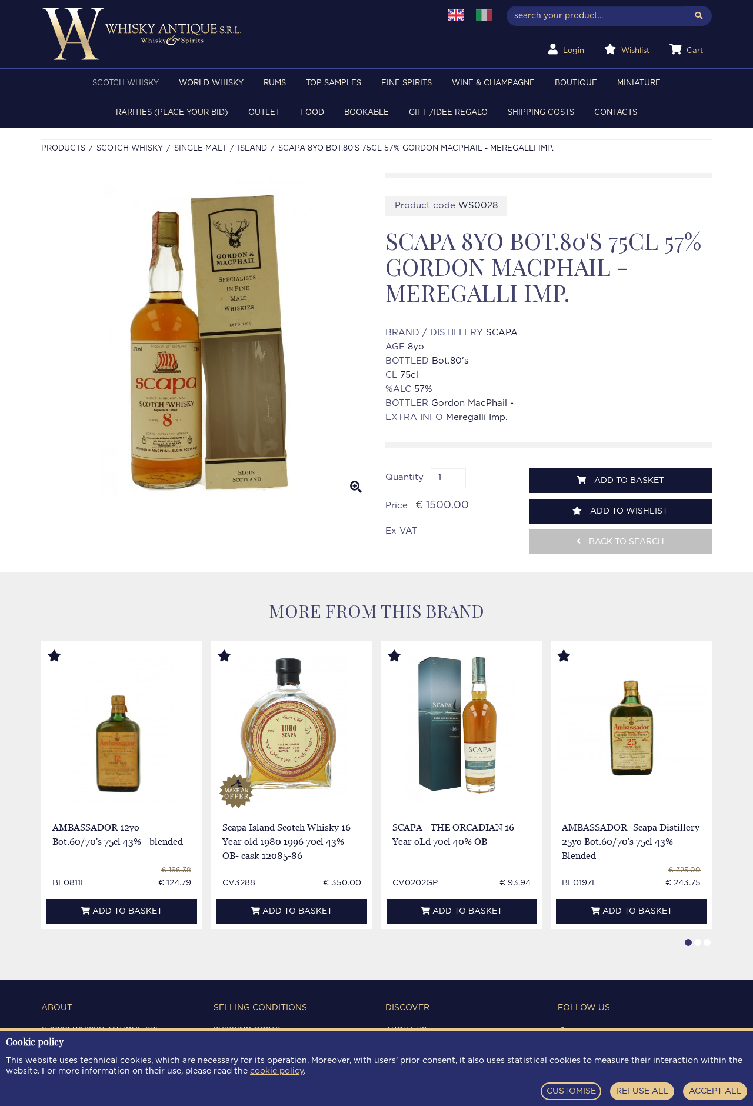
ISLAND (252, 148)
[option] (204, 337)
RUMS (275, 83)
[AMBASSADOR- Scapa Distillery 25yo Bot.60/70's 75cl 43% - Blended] (631, 729)
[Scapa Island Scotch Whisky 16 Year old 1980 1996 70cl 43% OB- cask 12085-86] (291, 729)
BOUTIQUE (576, 83)
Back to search (625, 542)
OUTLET (264, 112)
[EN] (456, 15)
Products (63, 148)
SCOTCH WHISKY (125, 83)
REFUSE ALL (642, 1091)
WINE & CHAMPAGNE (493, 83)
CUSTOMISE (571, 1091)
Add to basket (628, 481)
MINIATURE (639, 83)
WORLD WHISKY (211, 83)
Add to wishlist (628, 511)
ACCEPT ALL (715, 1091)
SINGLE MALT (200, 148)
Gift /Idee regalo (448, 112)
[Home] (233, 34)
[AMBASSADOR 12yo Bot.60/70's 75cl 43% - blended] (122, 729)
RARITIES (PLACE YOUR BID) (172, 112)
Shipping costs (541, 112)
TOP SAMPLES (333, 83)
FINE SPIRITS (406, 83)
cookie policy (277, 1071)
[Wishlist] (65, 656)
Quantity (404, 477)
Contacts (615, 112)
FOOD (312, 112)
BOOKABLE (366, 112)
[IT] (484, 15)
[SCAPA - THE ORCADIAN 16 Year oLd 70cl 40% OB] (461, 729)
